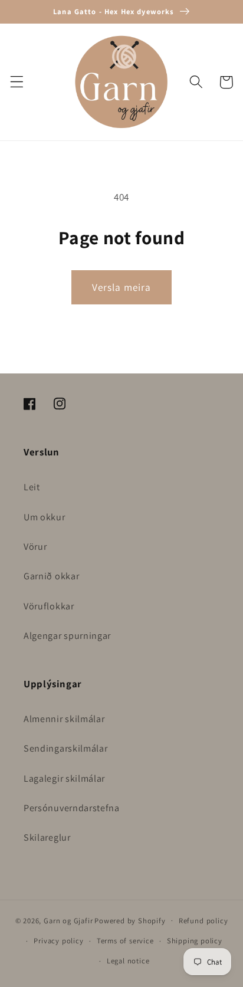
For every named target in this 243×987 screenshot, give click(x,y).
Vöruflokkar (49, 606)
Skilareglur (47, 837)
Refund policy (203, 921)
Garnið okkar (51, 576)
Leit (32, 487)
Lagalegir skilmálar (64, 778)
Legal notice (128, 961)
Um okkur (44, 517)
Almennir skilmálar (64, 719)
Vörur (35, 546)
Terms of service (125, 941)
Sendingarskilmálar (65, 748)
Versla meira (122, 287)
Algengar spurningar (67, 635)
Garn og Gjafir (68, 920)
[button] (17, 82)
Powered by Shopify (130, 920)
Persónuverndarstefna (72, 808)
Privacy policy (58, 941)
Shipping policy (194, 941)
